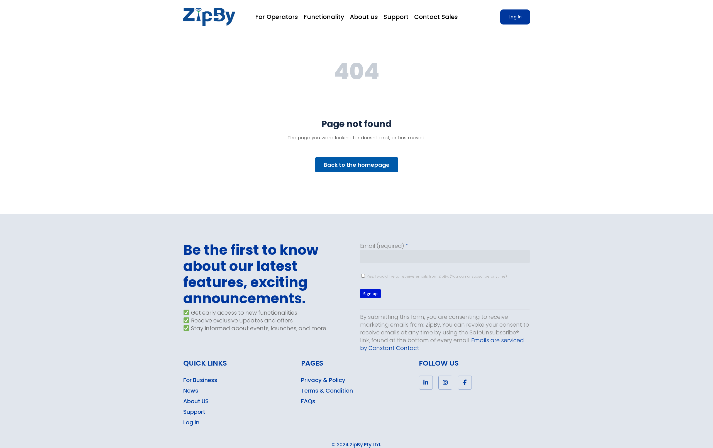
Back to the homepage (357, 165)
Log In (191, 422)
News (190, 391)
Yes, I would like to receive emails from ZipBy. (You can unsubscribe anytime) (436, 276)
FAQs (308, 401)
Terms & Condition (327, 391)
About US (196, 401)
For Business (200, 380)
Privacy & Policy (323, 380)
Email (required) (384, 246)
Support (194, 412)
